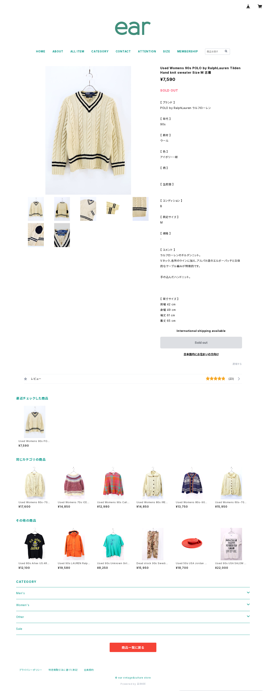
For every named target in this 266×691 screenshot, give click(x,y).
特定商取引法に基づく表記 (63, 669)
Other (20, 617)
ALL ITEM (77, 51)
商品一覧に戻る (133, 647)
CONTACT (123, 51)
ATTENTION (147, 51)
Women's (22, 605)
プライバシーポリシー (30, 669)
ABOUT (57, 51)
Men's (20, 593)
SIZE (166, 51)
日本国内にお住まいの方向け (201, 354)
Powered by (129, 683)
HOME (40, 51)
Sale (19, 628)
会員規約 (89, 669)
